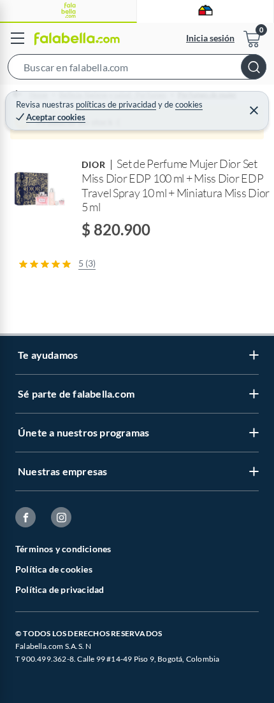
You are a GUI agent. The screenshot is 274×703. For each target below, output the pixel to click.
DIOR (94, 164)
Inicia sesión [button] (210, 37)
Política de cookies (53, 569)
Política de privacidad (59, 589)
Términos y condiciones (63, 548)
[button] (137, 69)
